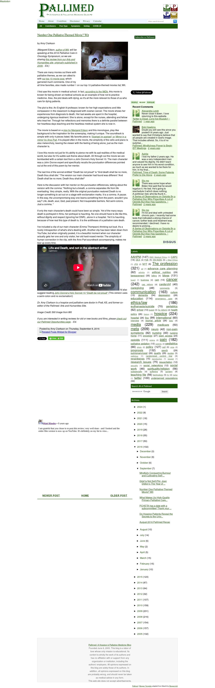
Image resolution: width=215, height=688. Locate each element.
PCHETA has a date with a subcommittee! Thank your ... (155, 507)
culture (174, 292)
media (136, 324)
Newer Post (51, 495)
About (51, 20)
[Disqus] (80, 379)
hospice (160, 313)
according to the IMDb (96, 91)
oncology (147, 335)
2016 (140, 446)
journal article (153, 320)
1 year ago (148, 121)
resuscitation (165, 362)
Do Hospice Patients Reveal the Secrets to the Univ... (156, 515)
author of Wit (62, 49)
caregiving (137, 288)
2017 (140, 441)
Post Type (63, 26)
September (146, 468)
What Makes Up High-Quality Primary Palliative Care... (155, 499)
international (163, 317)
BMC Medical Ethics (158, 257)
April (142, 552)
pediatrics (171, 343)
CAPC (174, 257)
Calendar (97, 20)
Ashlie (145, 154)
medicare (163, 325)
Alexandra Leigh (150, 110)
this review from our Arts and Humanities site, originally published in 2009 (57, 62)
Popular (150, 102)
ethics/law (139, 302)
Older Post (118, 495)
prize (172, 347)
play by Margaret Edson (75, 130)
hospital (135, 317)
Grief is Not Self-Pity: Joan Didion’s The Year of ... (153, 482)
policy (149, 347)
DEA (138, 259)
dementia (143, 295)
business (145, 279)
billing (154, 275)
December (145, 451)
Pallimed (135, 686)
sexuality (134, 365)
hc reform (162, 309)
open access (165, 335)
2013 (140, 588)
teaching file (138, 374)
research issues (141, 362)
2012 (140, 594)
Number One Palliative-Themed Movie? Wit (63, 35)
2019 (140, 429)
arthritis (142, 272)
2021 (140, 418)
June (143, 540)
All (41, 26)
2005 (140, 633)
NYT (144, 264)
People (134, 102)
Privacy (86, 20)
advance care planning (163, 268)
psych (165, 350)
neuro (155, 329)
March (143, 558)
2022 (140, 412)
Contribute (62, 20)
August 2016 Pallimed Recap (155, 522)
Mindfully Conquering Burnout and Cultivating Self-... (155, 474)
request (171, 358)
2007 (140, 622)
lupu (171, 320)
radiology (134, 356)
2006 (140, 628)
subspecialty (136, 371)
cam (157, 279)
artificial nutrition (161, 272)
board (133, 280)
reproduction (157, 358)
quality (157, 353)
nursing (156, 333)
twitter (138, 378)
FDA (146, 259)
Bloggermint (173, 686)
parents (158, 343)
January (144, 569)
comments (165, 288)
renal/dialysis (138, 358)
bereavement (137, 275)
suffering (154, 371)
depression (164, 295)
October (144, 462)
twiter (175, 374)
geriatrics (172, 306)
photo (139, 347)
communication (143, 291)
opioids (135, 340)
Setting (87, 26)
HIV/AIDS (157, 259)
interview (135, 320)
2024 (140, 406)
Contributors (50, 26)
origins (152, 340)
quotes (170, 353)
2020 (140, 424)
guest (151, 309)
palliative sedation (140, 343)
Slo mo (145, 180)
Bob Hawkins (149, 127)
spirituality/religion (158, 368)
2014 (140, 582)
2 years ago (154, 148)
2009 (140, 611)
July (142, 535)
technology (158, 374)
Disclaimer (75, 20)
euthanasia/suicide (142, 306)
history (146, 314)
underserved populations (164, 378)
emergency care (163, 298)
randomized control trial (159, 355)
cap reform (147, 284)
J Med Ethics (172, 259)
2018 (140, 435)
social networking (153, 365)
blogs (165, 275)
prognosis (137, 350)
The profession (165, 263)
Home (41, 20)
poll (164, 346)
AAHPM (136, 257)
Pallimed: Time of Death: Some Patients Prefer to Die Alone (153, 174)
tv (168, 374)
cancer (172, 279)
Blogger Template (145, 686)
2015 (140, 576)
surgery (168, 371)
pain (163, 339)
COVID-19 (97, 26)
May (142, 546)
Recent (142, 102)
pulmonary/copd (139, 353)
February (145, 563)
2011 (140, 599)
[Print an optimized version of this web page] (56, 339)
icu (147, 317)
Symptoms (75, 26)
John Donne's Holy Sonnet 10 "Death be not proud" (81, 292)
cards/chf (165, 284)
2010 (140, 605)
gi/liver (140, 309)
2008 (140, 616)
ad (142, 268)
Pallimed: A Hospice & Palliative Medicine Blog (109, 644)
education (137, 298)
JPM (136, 264)
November (145, 457)
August (144, 529)
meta (135, 328)
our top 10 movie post (53, 78)
